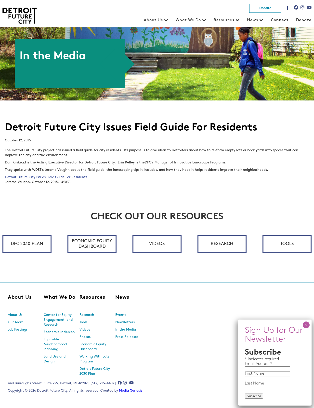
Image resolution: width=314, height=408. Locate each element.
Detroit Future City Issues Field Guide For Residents (46, 177)
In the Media (125, 330)
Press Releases (126, 337)
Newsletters (125, 322)
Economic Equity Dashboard (92, 244)
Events (120, 315)
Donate (265, 8)
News (252, 20)
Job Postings (17, 330)
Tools (287, 244)
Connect (280, 20)
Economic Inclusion (59, 332)
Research (222, 244)
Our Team (15, 322)
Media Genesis (130, 391)
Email (250, 364)
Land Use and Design (54, 359)
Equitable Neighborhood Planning (55, 344)
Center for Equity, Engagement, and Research (58, 320)
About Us (153, 20)
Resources (224, 20)
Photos (85, 337)
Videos (157, 244)
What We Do (188, 20)
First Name (254, 374)
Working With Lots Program (94, 359)
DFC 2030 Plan (27, 244)
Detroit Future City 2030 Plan (94, 371)
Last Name (254, 383)
